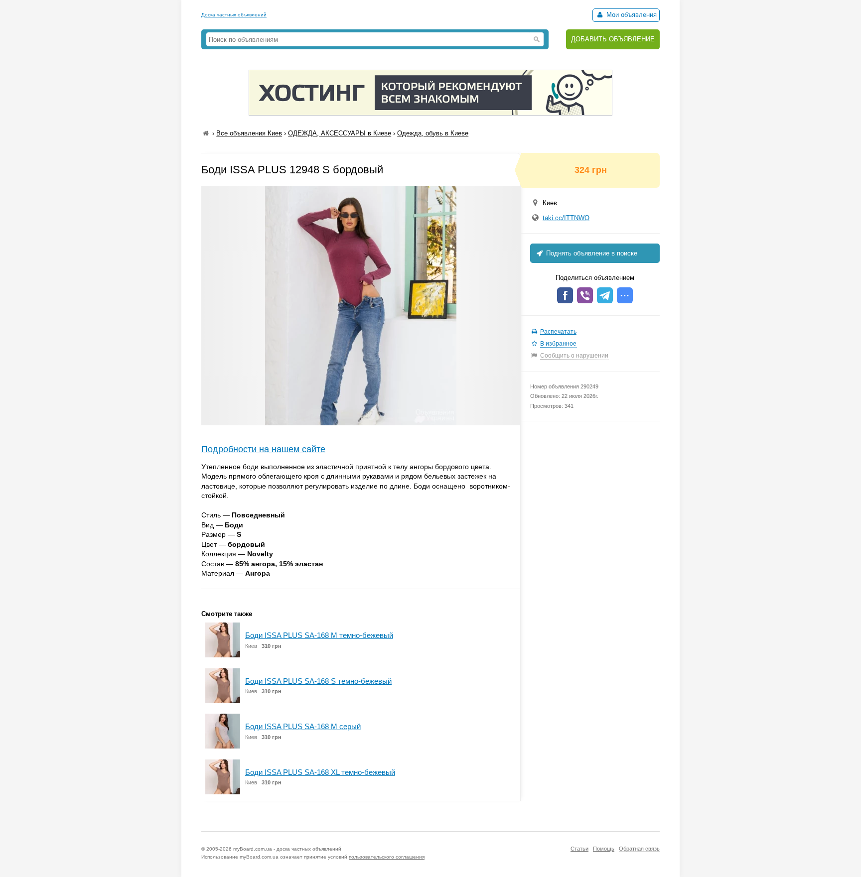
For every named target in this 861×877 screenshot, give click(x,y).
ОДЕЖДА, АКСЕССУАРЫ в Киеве (339, 133)
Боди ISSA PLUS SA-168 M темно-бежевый (319, 635)
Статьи (579, 849)
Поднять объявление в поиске (590, 253)
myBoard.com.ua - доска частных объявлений (287, 849)
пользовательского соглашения (387, 857)
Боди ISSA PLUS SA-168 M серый (303, 726)
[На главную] (205, 133)
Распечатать (558, 331)
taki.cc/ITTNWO (566, 218)
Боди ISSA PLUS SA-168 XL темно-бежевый (320, 772)
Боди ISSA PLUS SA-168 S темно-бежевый (318, 681)
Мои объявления (630, 14)
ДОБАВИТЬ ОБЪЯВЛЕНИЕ (613, 39)
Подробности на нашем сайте (263, 449)
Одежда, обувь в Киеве (432, 133)
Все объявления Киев (249, 133)
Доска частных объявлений (234, 14)
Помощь (603, 849)
